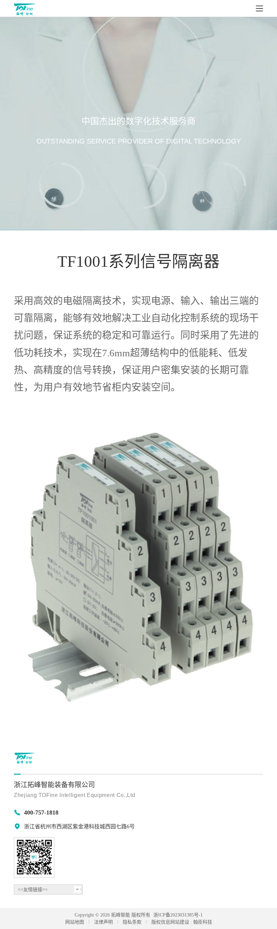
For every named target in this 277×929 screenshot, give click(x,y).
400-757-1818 (41, 812)
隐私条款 (132, 922)
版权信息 (160, 922)
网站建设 (179, 922)
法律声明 (103, 922)
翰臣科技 (202, 922)
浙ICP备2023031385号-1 (178, 915)
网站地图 (74, 922)
